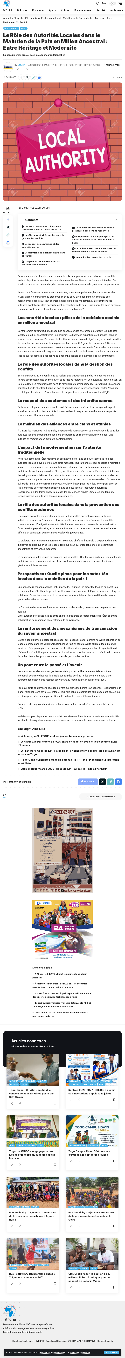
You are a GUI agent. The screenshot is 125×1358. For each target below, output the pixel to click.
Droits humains (90, 1081)
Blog (16, 18)
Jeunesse (14, 1207)
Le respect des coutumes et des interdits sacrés (40, 245)
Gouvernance (11, 28)
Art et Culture (28, 1081)
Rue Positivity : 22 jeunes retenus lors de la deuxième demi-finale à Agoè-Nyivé (32, 1216)
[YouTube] (14, 1319)
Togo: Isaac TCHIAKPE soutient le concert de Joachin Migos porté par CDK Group (31, 1093)
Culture (42, 1081)
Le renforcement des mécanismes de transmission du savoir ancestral (94, 250)
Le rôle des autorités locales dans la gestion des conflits (43, 237)
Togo (23, 28)
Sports (25, 1207)
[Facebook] (5, 1319)
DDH (12, 1146)
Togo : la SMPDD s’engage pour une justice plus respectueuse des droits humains (32, 1155)
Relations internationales (82, 1084)
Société (84, 1268)
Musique (14, 1084)
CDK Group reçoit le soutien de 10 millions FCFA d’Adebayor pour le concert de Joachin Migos (89, 1277)
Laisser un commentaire (102, 797)
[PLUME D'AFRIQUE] (6, 3)
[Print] (39, 77)
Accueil (7, 18)
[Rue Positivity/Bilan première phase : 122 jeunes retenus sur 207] (33, 1254)
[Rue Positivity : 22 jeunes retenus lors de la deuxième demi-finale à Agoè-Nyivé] (33, 1192)
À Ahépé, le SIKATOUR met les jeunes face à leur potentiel (57, 736)
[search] (98, 3)
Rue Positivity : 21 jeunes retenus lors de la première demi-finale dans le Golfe (91, 1216)
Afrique (14, 1081)
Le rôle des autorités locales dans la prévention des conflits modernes (93, 229)
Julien (22, 65)
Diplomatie (74, 1081)
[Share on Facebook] (21, 77)
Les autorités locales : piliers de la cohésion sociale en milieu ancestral (41, 228)
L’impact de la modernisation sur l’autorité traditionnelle (41, 263)
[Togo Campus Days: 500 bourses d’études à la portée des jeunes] (92, 1131)
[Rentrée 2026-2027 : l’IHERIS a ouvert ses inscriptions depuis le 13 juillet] (92, 1070)
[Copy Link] (33, 77)
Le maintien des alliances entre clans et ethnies (43, 254)
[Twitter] (9, 1319)
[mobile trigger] (119, 3)
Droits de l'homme (26, 1146)
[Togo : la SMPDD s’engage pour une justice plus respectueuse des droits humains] (33, 1131)
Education (106, 1081)
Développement (77, 1146)
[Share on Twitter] (27, 77)
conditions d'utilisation (80, 1352)
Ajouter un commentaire (42, 65)
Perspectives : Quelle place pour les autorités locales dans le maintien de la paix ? (93, 239)
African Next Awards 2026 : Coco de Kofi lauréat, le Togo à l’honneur (64, 768)
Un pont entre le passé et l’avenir (93, 257)
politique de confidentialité (52, 1352)
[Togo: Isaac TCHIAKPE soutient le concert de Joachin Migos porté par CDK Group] (33, 1070)
